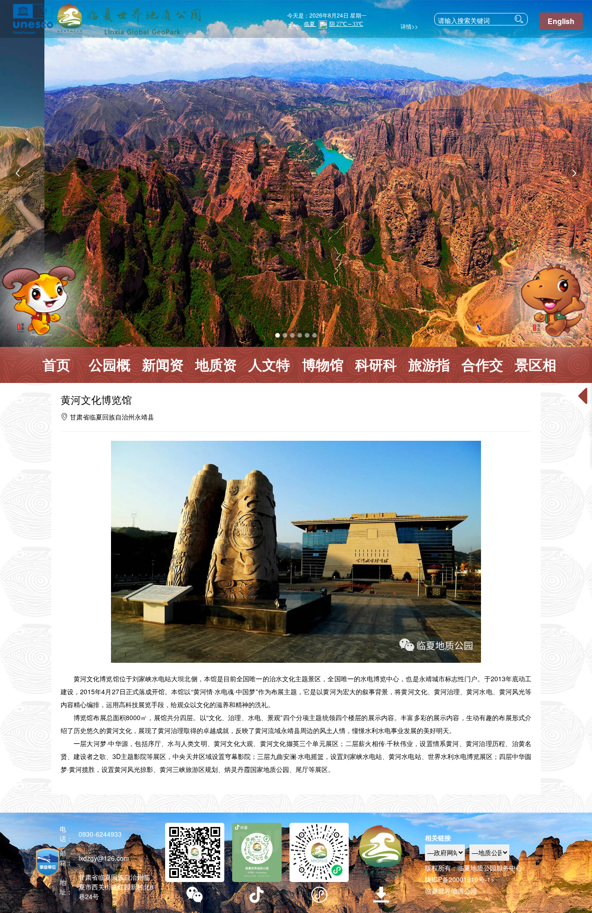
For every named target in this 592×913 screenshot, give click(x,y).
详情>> (408, 26)
